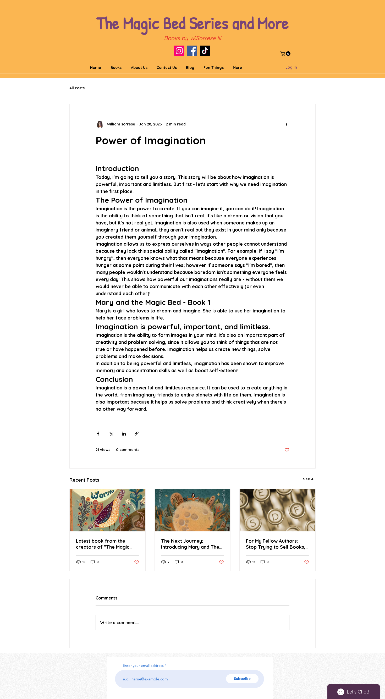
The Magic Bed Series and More (192, 23)
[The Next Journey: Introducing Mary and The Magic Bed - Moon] (192, 510)
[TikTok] (205, 51)
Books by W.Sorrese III (192, 38)
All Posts (77, 88)
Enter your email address (143, 665)
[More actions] (286, 124)
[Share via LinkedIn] (123, 433)
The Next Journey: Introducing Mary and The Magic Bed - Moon (190, 544)
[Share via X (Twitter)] (110, 433)
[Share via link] (136, 433)
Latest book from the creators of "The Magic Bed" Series (102, 544)
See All (309, 479)
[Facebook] (192, 51)
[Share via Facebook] (98, 433)
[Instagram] (179, 51)
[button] (286, 53)
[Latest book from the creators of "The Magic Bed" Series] (107, 510)
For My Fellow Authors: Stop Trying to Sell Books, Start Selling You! (275, 544)
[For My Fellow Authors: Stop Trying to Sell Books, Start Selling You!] (277, 510)
